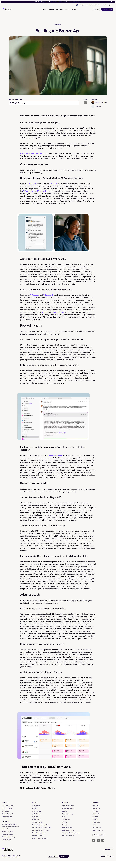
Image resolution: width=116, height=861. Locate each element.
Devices (64, 825)
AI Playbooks (28, 191)
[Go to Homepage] (10, 9)
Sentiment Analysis (38, 836)
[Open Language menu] (77, 5)
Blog (63, 816)
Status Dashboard (68, 836)
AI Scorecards (41, 191)
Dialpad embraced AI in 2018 (31, 153)
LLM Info (95, 819)
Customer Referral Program (71, 833)
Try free (96, 9)
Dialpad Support (7, 808)
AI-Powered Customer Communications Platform (10, 825)
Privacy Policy (96, 827)
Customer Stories (68, 806)
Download (97, 5)
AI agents (45, 312)
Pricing (73, 9)
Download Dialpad (99, 834)
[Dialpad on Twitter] (98, 840)
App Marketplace (7, 831)
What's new (66, 819)
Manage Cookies (97, 830)
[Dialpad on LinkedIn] (103, 840)
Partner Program (7, 834)
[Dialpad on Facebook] (93, 840)
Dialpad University (68, 830)
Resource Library (67, 814)
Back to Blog (58, 24)
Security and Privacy (8, 837)
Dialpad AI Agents (7, 806)
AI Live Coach (36, 811)
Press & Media (97, 814)
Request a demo (107, 9)
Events (64, 811)
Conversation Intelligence (40, 830)
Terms (94, 825)
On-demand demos (68, 808)
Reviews (95, 816)
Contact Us (96, 822)
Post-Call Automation (39, 833)
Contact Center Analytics (40, 825)
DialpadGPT (31, 184)
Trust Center (6, 840)
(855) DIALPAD (53, 856)
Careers (95, 811)
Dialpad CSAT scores (55, 455)
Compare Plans (7, 816)
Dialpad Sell (6, 811)
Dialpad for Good (67, 827)
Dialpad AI (5, 829)
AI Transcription (37, 822)
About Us (95, 806)
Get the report (77, 1)
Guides (64, 822)
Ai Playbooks (36, 814)
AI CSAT (34, 808)
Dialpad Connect (7, 814)
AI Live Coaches (59, 312)
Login (109, 5)
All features (36, 806)
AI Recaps (53, 184)
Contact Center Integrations (41, 827)
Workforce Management (40, 838)
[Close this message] (111, 1)
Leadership (96, 808)
